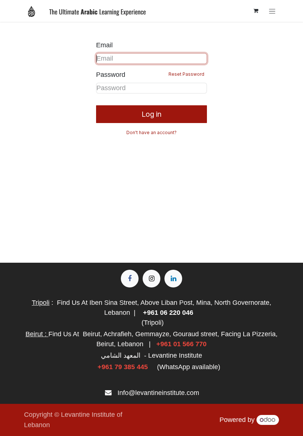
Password (150, 74)
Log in (151, 114)
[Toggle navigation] (272, 11)
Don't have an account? (151, 132)
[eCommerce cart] (255, 10)
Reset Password (186, 74)
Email (104, 45)
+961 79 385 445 (123, 367)
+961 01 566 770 (181, 344)
